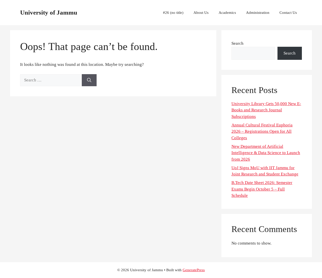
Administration (257, 13)
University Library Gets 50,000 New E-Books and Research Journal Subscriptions (266, 110)
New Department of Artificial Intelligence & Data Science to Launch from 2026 (265, 153)
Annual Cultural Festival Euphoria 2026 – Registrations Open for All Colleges (262, 131)
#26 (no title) (173, 13)
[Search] (89, 80)
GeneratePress (194, 270)
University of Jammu (48, 12)
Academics (227, 13)
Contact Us (288, 13)
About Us (201, 13)
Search (237, 43)
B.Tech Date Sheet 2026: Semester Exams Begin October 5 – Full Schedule (261, 189)
